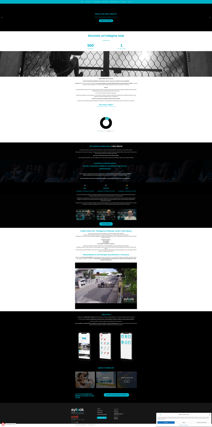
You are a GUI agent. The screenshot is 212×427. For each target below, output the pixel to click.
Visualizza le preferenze (202, 422)
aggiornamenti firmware (114, 1)
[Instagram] (75, 422)
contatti (129, 1)
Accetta (166, 422)
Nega (184, 422)
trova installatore (96, 1)
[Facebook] (72, 422)
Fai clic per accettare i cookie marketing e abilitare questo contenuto (85, 214)
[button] (209, 414)
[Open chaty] (3, 424)
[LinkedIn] (74, 422)
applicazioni (88, 1)
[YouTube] (77, 422)
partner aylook (105, 1)
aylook (82, 1)
